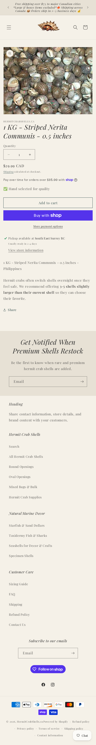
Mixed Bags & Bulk (23, 487)
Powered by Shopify (55, 721)
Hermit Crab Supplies (25, 497)
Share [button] (12, 310)
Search (14, 446)
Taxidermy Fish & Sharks (28, 535)
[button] (9, 27)
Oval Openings (20, 477)
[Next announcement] (88, 7)
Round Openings (21, 467)
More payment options (48, 226)
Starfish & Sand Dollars (27, 525)
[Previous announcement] (8, 7)
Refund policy (81, 721)
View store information (25, 250)
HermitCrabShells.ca (30, 721)
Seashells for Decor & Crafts (30, 545)
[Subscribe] (82, 381)
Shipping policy (73, 728)
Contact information (50, 735)
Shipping (8, 171)
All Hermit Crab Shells (26, 456)
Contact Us (17, 624)
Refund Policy (19, 614)
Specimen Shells (21, 556)
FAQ (12, 594)
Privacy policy (25, 728)
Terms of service (49, 728)
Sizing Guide (18, 584)
